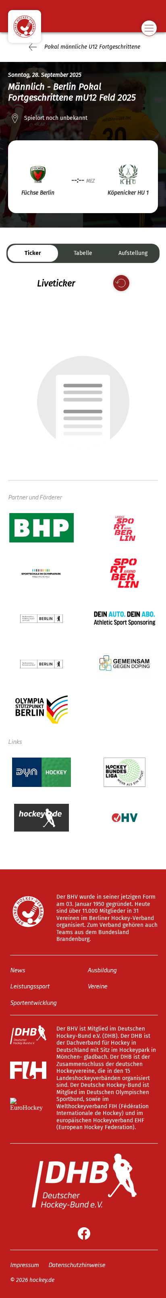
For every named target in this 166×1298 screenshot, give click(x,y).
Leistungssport (30, 986)
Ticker (33, 253)
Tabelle (83, 253)
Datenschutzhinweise (76, 1264)
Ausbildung (101, 969)
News (17, 969)
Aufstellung (132, 253)
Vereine (97, 986)
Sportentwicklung (33, 1002)
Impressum (24, 1264)
